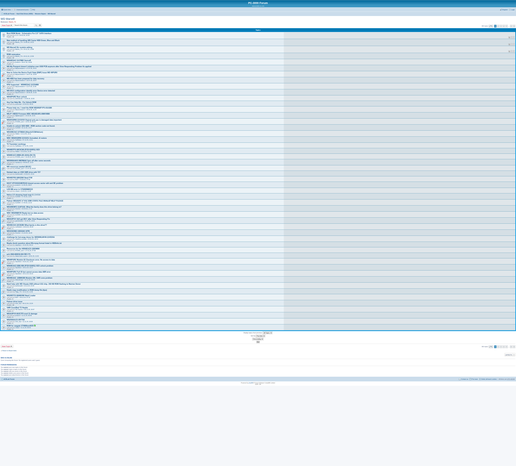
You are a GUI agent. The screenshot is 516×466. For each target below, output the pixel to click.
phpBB (251, 383)
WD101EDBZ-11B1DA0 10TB (18, 231)
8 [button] (511, 26)
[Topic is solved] (35, 326)
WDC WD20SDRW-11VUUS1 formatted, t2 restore (27, 138)
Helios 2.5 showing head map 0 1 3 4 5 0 (23, 195)
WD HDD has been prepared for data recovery (25, 79)
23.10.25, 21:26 (26, 151)
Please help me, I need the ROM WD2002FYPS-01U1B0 (29, 108)
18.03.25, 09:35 (28, 227)
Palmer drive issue (14, 302)
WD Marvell (51, 14)
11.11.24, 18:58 (28, 321)
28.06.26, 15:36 (31, 92)
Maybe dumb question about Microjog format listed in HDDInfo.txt (34, 243)
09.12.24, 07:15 (25, 297)
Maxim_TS (12, 22)
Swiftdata (18, 140)
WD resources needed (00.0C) (19, 167)
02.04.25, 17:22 (27, 209)
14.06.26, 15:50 (29, 98)
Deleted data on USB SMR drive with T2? (24, 172)
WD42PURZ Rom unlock (17, 97)
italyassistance (20, 68)
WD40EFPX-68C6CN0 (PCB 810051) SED (23, 150)
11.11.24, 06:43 (26, 327)
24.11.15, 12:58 (29, 56)
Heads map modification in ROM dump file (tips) (27, 290)
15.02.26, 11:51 (30, 115)
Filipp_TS (18, 292)
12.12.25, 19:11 (26, 134)
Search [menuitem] (514, 14)
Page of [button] (491, 26)
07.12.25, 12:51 (28, 140)
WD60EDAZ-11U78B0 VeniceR (19, 60)
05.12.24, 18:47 (29, 309)
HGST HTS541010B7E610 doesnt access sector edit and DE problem (35, 183)
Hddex (17, 134)
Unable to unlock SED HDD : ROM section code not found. (31, 126)
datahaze (18, 245)
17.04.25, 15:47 (27, 196)
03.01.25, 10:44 (28, 261)
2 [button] (498, 26)
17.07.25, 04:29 (31, 168)
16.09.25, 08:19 (31, 157)
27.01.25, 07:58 (31, 250)
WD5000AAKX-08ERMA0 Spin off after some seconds (29, 161)
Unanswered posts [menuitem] (22, 9)
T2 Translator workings (16, 144)
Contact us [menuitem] (464, 379)
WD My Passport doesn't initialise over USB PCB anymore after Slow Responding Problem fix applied (49, 66)
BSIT (16, 179)
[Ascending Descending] (258, 339)
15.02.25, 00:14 (28, 245)
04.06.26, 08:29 (28, 104)
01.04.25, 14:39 (27, 215)
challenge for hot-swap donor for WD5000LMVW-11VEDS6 (31, 237)
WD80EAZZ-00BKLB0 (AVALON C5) (21, 155)
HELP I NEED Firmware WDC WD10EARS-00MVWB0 (28, 114)
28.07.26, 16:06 (27, 62)
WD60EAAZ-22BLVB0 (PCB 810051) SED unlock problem (30, 266)
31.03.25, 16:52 (30, 221)
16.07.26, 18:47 (31, 80)
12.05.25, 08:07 (27, 185)
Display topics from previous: (253, 333)
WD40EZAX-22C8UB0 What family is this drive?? (27, 225)
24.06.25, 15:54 (29, 174)
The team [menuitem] (475, 379)
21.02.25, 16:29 (27, 233)
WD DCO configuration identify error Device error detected (31, 91)
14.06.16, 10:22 (29, 42)
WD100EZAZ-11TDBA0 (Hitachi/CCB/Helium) (25, 132)
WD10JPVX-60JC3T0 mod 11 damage (22, 314)
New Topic (6, 25)
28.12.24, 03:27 (28, 267)
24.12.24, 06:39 (30, 280)
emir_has (18, 303)
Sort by (253, 336)
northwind (18, 227)
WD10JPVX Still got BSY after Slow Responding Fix (28, 219)
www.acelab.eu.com (258, 6)
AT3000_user (19, 122)
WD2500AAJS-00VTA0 (16, 320)
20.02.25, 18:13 (33, 239)
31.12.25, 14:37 (27, 128)
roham (17, 191)
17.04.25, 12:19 (27, 202)
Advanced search (40, 25)
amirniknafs (19, 98)
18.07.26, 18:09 (31, 74)
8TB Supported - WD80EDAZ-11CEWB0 (23, 85)
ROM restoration (13, 54)
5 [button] (506, 26)
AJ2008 (17, 128)
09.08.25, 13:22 (28, 162)
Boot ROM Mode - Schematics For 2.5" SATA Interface (29, 33)
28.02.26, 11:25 (31, 109)
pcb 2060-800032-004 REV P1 (19, 254)
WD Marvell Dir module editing (19, 47)
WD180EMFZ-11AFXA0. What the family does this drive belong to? (34, 207)
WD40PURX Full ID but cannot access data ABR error (29, 272)
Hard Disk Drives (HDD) (25, 14)
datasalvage (19, 280)
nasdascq (18, 162)
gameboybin (19, 221)
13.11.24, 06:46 (27, 315)
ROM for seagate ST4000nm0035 (20, 326)
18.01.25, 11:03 (34, 256)
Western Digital (40, 14)
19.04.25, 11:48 (26, 191)
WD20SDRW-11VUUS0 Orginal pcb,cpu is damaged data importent (34, 120)
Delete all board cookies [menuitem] (489, 379)
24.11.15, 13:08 (29, 49)
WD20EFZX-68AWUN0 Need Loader (21, 296)
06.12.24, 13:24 (28, 303)
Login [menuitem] (513, 9)
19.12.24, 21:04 (29, 286)
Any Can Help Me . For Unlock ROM (21, 102)
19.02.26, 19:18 (24, 35)
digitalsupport (19, 115)
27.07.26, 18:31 (31, 68)
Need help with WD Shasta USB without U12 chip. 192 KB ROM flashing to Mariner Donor (44, 284)
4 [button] (503, 26)
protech (17, 62)
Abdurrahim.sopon (21, 256)
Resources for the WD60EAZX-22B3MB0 (23, 249)
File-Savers (19, 309)
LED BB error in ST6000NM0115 (20, 189)
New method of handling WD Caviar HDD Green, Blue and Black (33, 40)
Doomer (17, 209)
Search (36, 25)
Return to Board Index (9, 350)
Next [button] (514, 26)
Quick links (7, 9)
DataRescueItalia (20, 239)
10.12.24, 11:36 (28, 292)
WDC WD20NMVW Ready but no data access (25, 213)
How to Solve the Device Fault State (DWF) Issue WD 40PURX (32, 73)
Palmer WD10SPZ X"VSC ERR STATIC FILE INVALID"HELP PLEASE (35, 201)
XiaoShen (18, 261)
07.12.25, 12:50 (28, 146)
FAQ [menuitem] (33, 9)
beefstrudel (18, 174)
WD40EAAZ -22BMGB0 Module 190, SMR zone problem (29, 278)
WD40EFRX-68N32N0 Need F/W (19, 178)
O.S (16, 35)
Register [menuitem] (505, 9)
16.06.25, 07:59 (25, 179)
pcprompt (18, 104)
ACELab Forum (9, 14)
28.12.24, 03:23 (28, 273)
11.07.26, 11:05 (31, 86)
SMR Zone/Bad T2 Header (17, 308)
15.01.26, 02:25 (31, 122)
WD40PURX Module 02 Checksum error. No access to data (31, 260)
